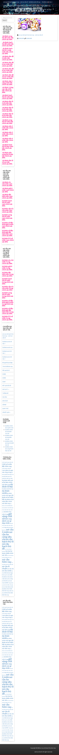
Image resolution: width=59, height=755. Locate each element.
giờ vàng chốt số (7, 516)
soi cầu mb (10, 569)
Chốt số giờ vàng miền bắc (7, 462)
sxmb (6, 582)
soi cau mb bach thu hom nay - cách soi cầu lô (30, 35)
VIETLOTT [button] (35, 9)
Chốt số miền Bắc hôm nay (7, 465)
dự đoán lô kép (7, 485)
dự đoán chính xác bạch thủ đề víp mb (9, 443)
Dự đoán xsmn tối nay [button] (22, 5)
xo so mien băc (6, 587)
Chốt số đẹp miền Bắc (6, 468)
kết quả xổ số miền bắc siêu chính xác (7, 525)
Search (5, 20)
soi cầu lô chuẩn (6, 567)
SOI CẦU (49, 9)
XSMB (12, 9)
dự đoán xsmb (5, 491)
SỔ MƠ (11, 13)
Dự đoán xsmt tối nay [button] (9, 5)
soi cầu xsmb (6, 570)
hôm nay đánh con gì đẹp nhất (7, 520)
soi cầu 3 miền (8, 530)
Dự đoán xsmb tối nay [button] (34, 2)
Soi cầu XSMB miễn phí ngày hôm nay (7, 573)
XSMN (17, 9)
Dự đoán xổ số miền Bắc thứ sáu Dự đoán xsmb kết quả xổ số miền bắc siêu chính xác (7, 507)
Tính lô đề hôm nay (45, 5)
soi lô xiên (4, 580)
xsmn (5, 592)
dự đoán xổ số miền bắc (7, 497)
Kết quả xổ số (6, 9)
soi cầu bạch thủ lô (8, 540)
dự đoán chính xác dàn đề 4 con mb (9, 431)
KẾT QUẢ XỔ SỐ (27, 9)
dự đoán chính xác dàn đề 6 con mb (9, 437)
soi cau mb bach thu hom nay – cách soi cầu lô (15, 2)
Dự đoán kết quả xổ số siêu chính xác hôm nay (7, 482)
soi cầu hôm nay (6, 560)
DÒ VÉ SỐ (6, 13)
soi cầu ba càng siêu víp (7, 535)
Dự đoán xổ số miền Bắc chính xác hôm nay (8, 501)
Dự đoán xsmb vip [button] (47, 2)
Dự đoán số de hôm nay (7, 489)
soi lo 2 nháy (10, 579)
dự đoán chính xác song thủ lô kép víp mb (9, 448)
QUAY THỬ (17, 13)
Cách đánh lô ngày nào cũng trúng (7, 471)
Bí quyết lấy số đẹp (35, 5)
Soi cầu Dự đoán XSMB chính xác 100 (7, 553)
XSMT (21, 9)
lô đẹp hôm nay (7, 527)
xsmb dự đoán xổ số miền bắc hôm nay (7, 588)
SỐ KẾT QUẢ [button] (23, 13)
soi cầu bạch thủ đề (6, 546)
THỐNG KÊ (43, 9)
